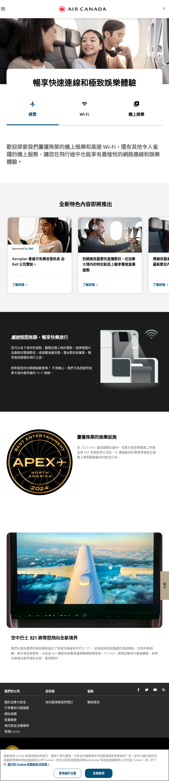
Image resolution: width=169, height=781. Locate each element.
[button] (3, 9)
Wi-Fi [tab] (84, 114)
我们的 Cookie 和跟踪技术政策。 (28, 764)
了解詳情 (18, 285)
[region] (84, 765)
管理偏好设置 (67, 773)
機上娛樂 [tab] (136, 114)
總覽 (33, 114)
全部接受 (99, 773)
